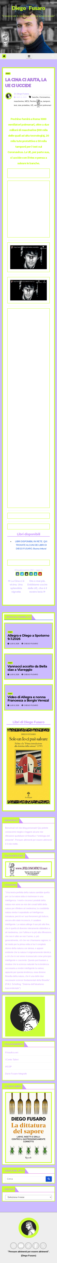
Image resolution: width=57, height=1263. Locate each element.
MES (27, 101)
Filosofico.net (11, 1052)
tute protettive (24, 105)
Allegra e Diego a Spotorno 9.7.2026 (28, 637)
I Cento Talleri (12, 1059)
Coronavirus (45, 97)
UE (32, 105)
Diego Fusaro (23, 94)
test (15, 105)
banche (35, 97)
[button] (53, 56)
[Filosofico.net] (28, 869)
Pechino (33, 101)
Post (8, 73)
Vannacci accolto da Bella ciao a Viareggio (27, 668)
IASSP (8, 1067)
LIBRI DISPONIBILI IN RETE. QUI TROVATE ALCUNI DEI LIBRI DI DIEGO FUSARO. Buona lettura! (31, 545)
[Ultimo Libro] (28, 1127)
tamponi (46, 101)
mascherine (19, 101)
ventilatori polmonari (42, 105)
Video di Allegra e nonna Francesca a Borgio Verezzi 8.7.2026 (28, 700)
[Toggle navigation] (29, 56)
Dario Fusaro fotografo (16, 1074)
